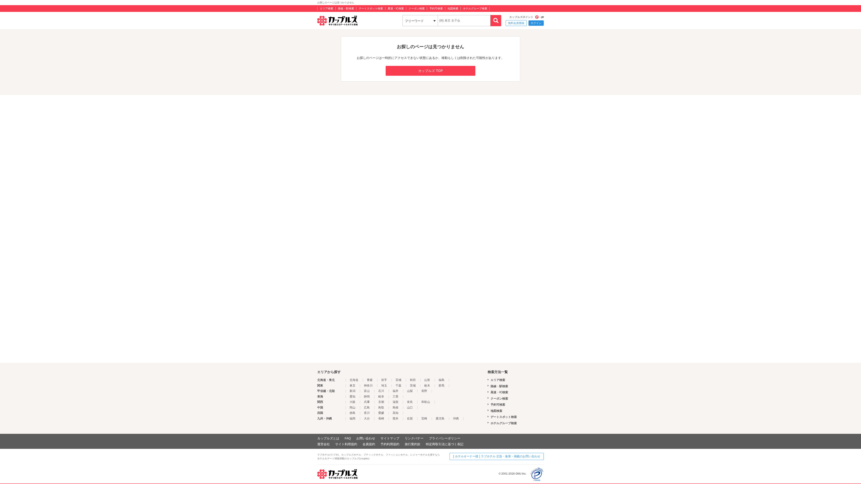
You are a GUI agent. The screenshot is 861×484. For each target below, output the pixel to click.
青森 (370, 380)
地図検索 (453, 8)
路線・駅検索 (346, 8)
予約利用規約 (389, 444)
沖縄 (456, 418)
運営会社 (323, 444)
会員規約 (369, 444)
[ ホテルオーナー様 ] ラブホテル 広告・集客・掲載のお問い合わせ (496, 456)
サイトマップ (389, 438)
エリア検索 (326, 8)
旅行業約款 (412, 444)
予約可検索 (436, 8)
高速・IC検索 (396, 8)
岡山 (352, 407)
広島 (367, 407)
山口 (410, 407)
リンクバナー (414, 438)
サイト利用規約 (346, 444)
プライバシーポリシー (444, 438)
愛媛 (381, 413)
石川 (381, 391)
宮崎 (424, 418)
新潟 (352, 391)
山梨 (410, 391)
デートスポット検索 (371, 8)
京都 (381, 402)
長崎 (381, 418)
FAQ (348, 438)
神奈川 (368, 385)
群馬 (441, 385)
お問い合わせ (365, 438)
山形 (427, 380)
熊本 (395, 418)
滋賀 (395, 402)
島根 (395, 407)
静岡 (367, 396)
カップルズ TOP (430, 71)
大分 (367, 418)
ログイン (536, 23)
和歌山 (425, 402)
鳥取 (381, 407)
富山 (367, 391)
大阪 (352, 402)
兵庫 (367, 402)
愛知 (352, 396)
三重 (395, 396)
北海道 (354, 380)
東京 (352, 385)
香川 (367, 413)
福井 (395, 391)
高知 (395, 413)
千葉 (398, 385)
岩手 (384, 380)
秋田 (413, 380)
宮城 (398, 380)
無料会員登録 (516, 23)
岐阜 (381, 396)
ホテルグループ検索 (475, 8)
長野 (424, 391)
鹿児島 (440, 418)
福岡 (352, 418)
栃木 (427, 385)
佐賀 (410, 418)
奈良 (410, 402)
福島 (441, 380)
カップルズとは (328, 438)
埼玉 (384, 385)
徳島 (352, 413)
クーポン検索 (417, 8)
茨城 (413, 385)
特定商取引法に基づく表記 (444, 444)
